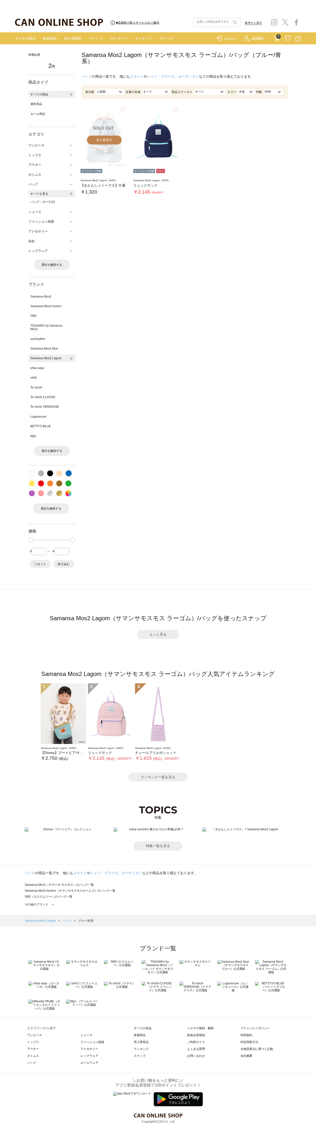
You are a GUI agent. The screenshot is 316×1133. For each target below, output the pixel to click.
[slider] (31, 540)
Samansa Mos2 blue (44, 348)
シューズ (86, 1035)
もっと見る (158, 634)
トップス (33, 1042)
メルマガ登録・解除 (200, 1028)
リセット (40, 564)
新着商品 (50, 38)
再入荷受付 (104, 140)
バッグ (86, 76)
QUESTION (298, 38)
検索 (234, 22)
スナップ (166, 38)
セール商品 (37, 114)
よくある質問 (196, 1049)
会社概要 (246, 1056)
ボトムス (33, 1056)
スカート (137, 76)
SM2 (33, 316)
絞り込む (64, 564)
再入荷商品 (72, 38)
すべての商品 (25, 38)
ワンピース (34, 1035)
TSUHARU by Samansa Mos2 (46, 327)
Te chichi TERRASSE (44, 406)
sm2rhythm (37, 339)
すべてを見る (39, 193)
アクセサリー (89, 1049)
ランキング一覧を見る (158, 777)
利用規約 (246, 1035)
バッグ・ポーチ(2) (42, 202)
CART (276, 37)
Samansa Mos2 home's (46, 306)
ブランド (96, 38)
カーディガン (188, 76)
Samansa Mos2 (40, 296)
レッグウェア (89, 1056)
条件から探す (253, 23)
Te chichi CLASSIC (43, 397)
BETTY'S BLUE (40, 426)
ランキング (143, 38)
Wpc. (33, 436)
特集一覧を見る (158, 846)
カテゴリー (118, 38)
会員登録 (257, 38)
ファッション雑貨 (92, 1042)
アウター (33, 1049)
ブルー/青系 (86, 920)
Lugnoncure (38, 416)
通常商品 (36, 104)
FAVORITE (288, 38)
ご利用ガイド (196, 1042)
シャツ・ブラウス (161, 76)
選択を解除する (51, 264)
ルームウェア (89, 1062)
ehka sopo (37, 368)
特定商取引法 (249, 1042)
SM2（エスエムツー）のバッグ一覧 (48, 896)
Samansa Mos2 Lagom (45, 358)
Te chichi (36, 387)
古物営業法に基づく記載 (256, 1049)
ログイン (230, 38)
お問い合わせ (196, 1056)
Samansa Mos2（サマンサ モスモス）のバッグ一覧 (59, 884)
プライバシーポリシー (255, 1028)
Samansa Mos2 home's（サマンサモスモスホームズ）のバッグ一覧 (70, 890)
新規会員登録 (196, 1035)
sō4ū (33, 377)
